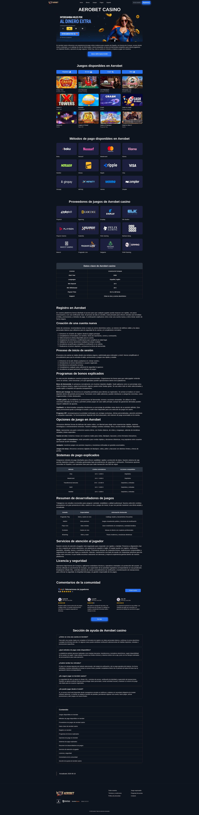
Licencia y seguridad (65, 753)
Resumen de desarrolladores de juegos (71, 745)
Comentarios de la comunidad (68, 757)
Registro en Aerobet (65, 730)
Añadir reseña (133, 590)
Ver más (99, 619)
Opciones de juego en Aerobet (68, 738)
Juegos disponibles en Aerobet (68, 714)
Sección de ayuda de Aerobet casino (70, 761)
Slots (131, 71)
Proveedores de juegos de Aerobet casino (72, 722)
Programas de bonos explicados (69, 734)
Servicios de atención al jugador (69, 749)
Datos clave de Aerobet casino (68, 726)
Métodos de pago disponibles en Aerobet (71, 718)
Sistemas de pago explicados (68, 741)
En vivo (87, 71)
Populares (65, 71)
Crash (109, 71)
